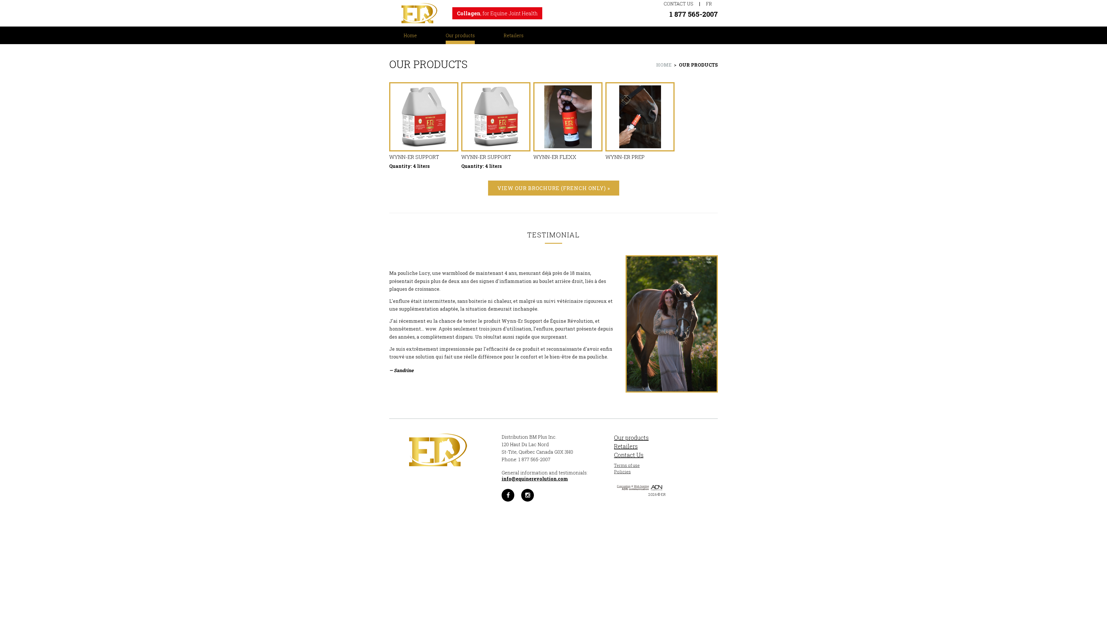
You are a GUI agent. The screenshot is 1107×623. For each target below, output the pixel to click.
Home (410, 35)
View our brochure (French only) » (553, 188)
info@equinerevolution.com (535, 479)
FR (709, 4)
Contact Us (678, 4)
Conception (623, 486)
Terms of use (627, 465)
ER (663, 494)
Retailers (514, 35)
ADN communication (635, 489)
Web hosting (641, 486)
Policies (622, 471)
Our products (460, 35)
